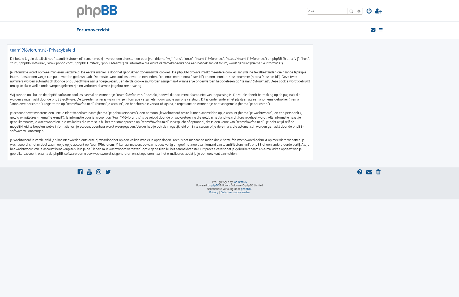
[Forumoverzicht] (96, 11)
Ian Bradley (240, 181)
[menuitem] (369, 11)
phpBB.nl (246, 188)
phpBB (215, 185)
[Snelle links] (381, 30)
